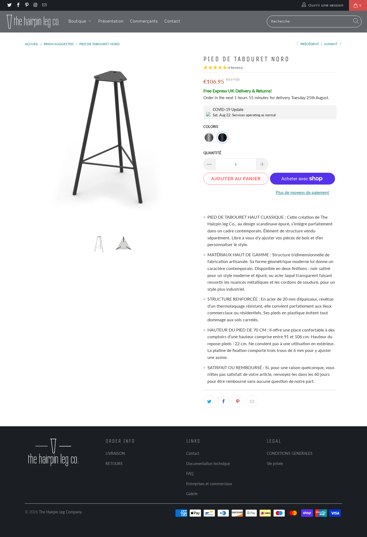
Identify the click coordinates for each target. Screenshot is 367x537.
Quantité (212, 153)
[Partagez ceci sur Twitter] (209, 401)
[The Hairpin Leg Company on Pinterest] (26, 5)
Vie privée (275, 463)
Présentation (111, 21)
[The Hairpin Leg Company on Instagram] (35, 5)
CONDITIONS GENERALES (289, 453)
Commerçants (144, 21)
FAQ (189, 473)
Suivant (331, 44)
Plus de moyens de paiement (302, 192)
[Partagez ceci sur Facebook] (223, 401)
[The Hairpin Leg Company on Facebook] (17, 5)
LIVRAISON (115, 453)
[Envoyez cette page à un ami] (252, 401)
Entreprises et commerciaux (209, 483)
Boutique (78, 21)
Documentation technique (208, 463)
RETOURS (114, 463)
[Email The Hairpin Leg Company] (44, 5)
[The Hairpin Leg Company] (32, 21)
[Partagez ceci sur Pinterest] (238, 401)
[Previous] (34, 139)
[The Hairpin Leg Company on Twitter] (9, 5)
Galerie (191, 493)
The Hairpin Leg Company (60, 512)
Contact (172, 21)
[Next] (188, 139)
